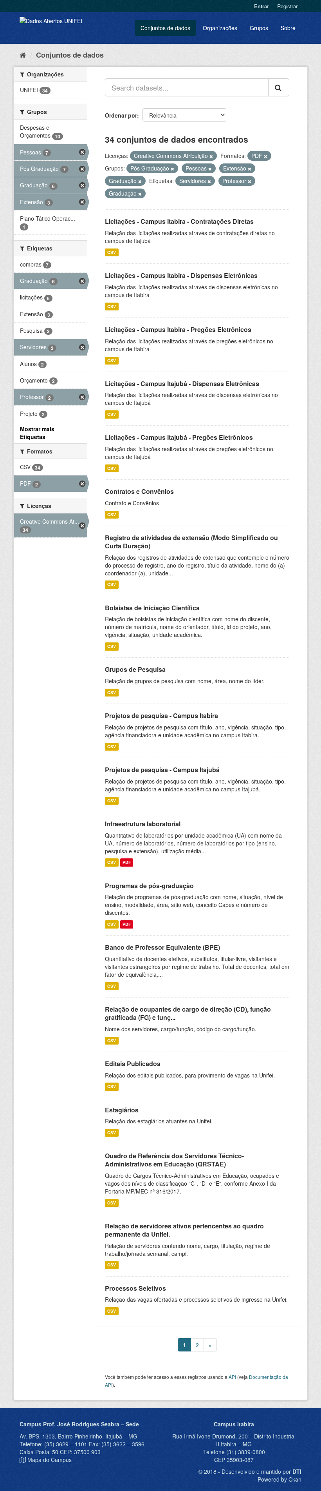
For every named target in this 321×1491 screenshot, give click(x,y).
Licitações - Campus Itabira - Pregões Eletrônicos (178, 329)
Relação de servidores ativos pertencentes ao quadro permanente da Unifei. (184, 1230)
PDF (127, 862)
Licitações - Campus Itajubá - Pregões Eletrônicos (179, 437)
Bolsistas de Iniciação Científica (152, 607)
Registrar (287, 6)
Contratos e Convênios (139, 491)
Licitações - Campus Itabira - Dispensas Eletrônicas (181, 275)
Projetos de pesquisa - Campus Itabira (161, 715)
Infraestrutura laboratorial (142, 823)
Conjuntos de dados (165, 28)
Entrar (261, 6)
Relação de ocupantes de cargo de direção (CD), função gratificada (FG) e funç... (188, 1013)
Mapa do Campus (49, 1460)
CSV (111, 252)
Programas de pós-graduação (149, 885)
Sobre (288, 28)
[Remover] (211, 156)
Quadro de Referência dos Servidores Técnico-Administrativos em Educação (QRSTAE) (174, 1159)
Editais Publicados (132, 1063)
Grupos (259, 28)
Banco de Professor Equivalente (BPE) (162, 947)
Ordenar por (121, 115)
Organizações (220, 28)
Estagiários (122, 1109)
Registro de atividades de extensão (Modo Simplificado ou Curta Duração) (191, 541)
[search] (278, 87)
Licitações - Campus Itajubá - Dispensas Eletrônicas (182, 383)
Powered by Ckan (279, 1479)
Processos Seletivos (135, 1288)
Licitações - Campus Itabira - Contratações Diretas (179, 221)
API (232, 1376)
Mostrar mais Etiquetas (37, 433)
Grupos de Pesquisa (135, 669)
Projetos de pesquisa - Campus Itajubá (162, 769)
